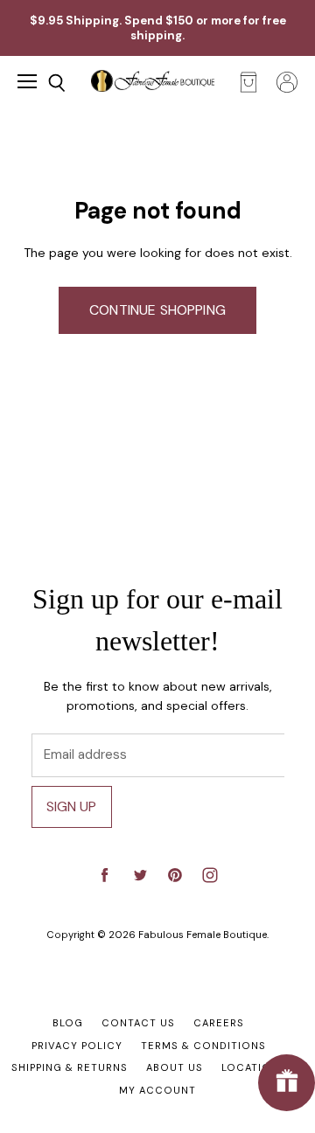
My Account (157, 1090)
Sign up (71, 806)
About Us (174, 1067)
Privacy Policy (77, 1045)
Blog (67, 1023)
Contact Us (138, 1023)
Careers (218, 1023)
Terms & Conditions (203, 1045)
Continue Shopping (157, 310)
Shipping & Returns (69, 1067)
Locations (253, 1067)
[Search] (43, 83)
